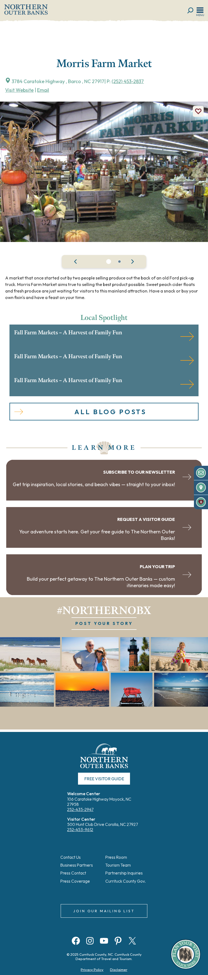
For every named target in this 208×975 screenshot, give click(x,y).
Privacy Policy (92, 969)
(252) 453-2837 (128, 81)
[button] (108, 261)
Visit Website (19, 90)
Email (43, 90)
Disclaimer (118, 969)
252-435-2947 (80, 809)
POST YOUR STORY (104, 623)
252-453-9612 (80, 829)
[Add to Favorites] (198, 111)
